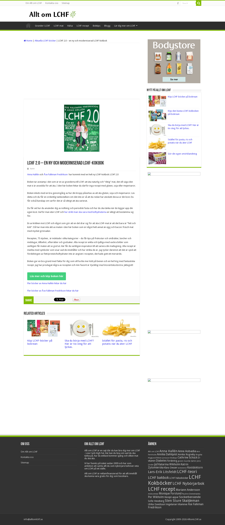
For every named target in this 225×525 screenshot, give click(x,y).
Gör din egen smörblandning (182, 153)
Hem (28, 25)
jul (156, 464)
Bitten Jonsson (163, 458)
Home (29, 40)
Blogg (107, 25)
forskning (172, 460)
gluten (181, 461)
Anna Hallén (33, 174)
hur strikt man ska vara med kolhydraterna (85, 212)
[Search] (198, 3)
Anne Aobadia (187, 451)
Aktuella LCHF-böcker (45, 40)
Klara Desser (170, 467)
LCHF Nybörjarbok (188, 483)
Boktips (96, 25)
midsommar (153, 494)
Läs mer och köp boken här (46, 276)
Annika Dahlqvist (167, 454)
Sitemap (66, 3)
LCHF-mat (58, 25)
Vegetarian (171, 504)
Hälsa (70, 25)
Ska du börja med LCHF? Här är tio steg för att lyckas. (79, 344)
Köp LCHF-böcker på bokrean (182, 96)
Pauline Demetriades (191, 494)
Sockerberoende (190, 497)
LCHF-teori (187, 471)
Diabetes (161, 460)
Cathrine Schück (187, 457)
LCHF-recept (83, 25)
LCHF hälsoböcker (178, 478)
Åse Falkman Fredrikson (56, 174)
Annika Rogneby (186, 454)
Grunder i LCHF (42, 25)
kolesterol (182, 468)
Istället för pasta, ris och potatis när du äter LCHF (117, 342)
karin (32, 169)
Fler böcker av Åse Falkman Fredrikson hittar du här (53, 290)
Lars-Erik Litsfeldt (162, 472)
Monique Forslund (170, 493)
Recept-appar (171, 497)
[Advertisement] (81, 71)
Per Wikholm (156, 497)
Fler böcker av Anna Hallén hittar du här (46, 283)
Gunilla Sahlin (190, 461)
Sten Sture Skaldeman (182, 501)
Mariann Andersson (188, 489)
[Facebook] (178, 3)
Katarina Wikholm (169, 464)
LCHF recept (161, 489)
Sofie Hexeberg (156, 501)
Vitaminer (183, 504)
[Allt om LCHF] (52, 13)
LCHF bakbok (158, 477)
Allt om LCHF (153, 451)
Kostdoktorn (195, 467)
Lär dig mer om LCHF (124, 25)
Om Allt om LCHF (33, 3)
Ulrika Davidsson (156, 504)
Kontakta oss (51, 3)
